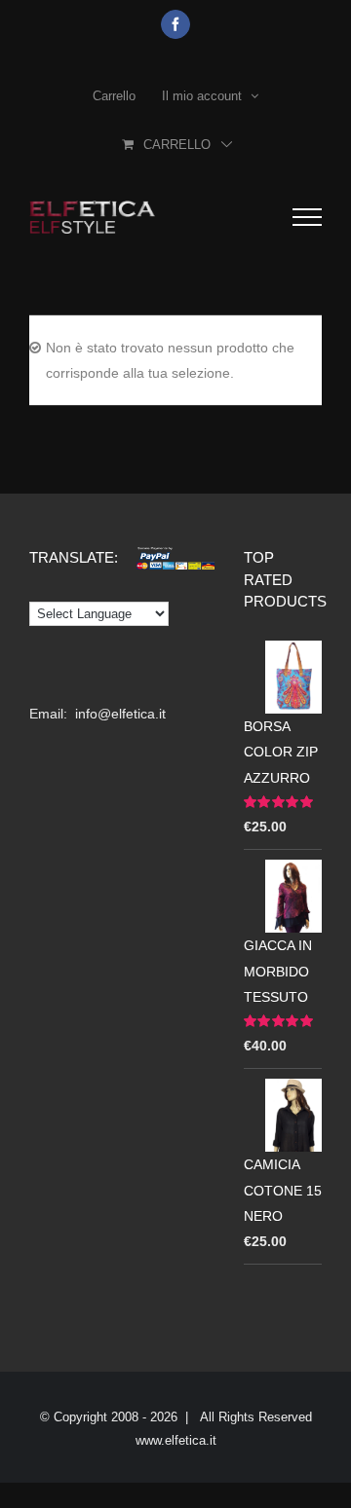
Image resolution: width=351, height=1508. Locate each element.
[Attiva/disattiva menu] (307, 217)
